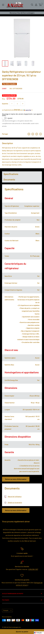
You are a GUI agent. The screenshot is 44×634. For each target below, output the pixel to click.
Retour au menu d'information (15, 479)
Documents (9, 179)
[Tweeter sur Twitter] (36, 133)
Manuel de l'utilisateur (14, 496)
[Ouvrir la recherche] (32, 5)
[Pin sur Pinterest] (32, 133)
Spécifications (11, 174)
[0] (40, 5)
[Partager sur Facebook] (28, 133)
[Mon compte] (36, 5)
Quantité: (5, 104)
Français (5, 610)
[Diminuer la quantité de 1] (12, 103)
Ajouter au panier (22, 631)
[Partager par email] (40, 133)
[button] (22, 110)
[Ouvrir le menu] (3, 5)
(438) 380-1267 (33, 569)
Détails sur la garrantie (14, 502)
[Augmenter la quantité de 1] (23, 103)
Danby (4, 88)
